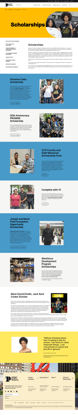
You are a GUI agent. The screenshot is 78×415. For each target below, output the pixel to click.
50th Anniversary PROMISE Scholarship (11, 54)
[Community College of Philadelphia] (9, 5)
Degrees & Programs (47, 5)
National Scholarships (11, 64)
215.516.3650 (42, 390)
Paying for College (17, 9)
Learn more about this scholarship (18, 247)
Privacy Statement (32, 402)
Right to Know (38, 402)
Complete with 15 (9, 57)
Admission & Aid (37, 5)
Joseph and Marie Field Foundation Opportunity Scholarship (11, 49)
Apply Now (45, 174)
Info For (18, 5)
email (49, 279)
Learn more (45, 203)
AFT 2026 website (54, 169)
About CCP (64, 5)
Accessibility (27, 402)
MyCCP (71, 1)
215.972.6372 (53, 390)
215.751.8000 (30, 390)
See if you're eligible (15, 103)
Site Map (15, 402)
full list (38, 62)
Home (6, 9)
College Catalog (56, 1)
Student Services (56, 5)
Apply (52, 1)
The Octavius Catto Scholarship (10, 45)
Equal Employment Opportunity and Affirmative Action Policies (24, 407)
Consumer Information (21, 402)
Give (61, 1)
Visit (48, 1)
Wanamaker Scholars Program (10, 61)
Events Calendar (66, 1)
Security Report (44, 402)
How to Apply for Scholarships (12, 41)
